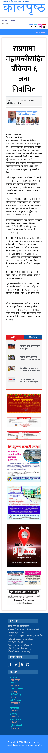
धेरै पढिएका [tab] (33, 337)
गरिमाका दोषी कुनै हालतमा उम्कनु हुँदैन (30, 347)
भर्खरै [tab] (13, 337)
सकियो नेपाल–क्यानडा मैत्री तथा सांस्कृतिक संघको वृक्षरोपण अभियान (30, 359)
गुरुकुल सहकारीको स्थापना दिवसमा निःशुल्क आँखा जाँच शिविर (29, 382)
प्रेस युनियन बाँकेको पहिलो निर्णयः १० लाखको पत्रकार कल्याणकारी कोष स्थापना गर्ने (30, 371)
